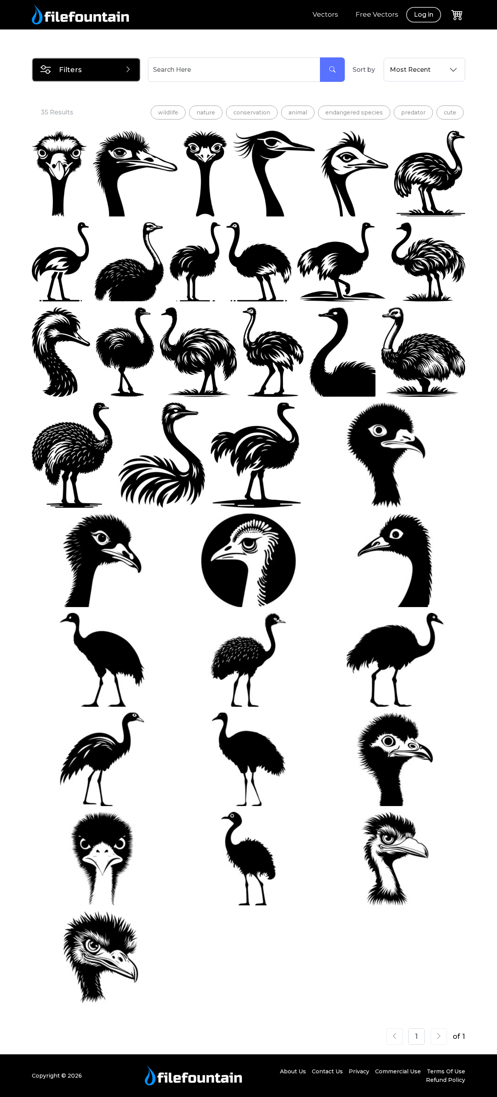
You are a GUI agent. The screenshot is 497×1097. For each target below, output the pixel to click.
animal (297, 112)
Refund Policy (445, 1079)
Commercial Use (398, 1071)
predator (413, 112)
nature (205, 112)
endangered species (354, 112)
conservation (251, 112)
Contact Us (327, 1071)
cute (450, 112)
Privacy (359, 1071)
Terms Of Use (446, 1071)
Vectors (325, 14)
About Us (293, 1071)
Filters (70, 70)
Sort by (364, 69)
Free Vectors (377, 14)
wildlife (168, 112)
